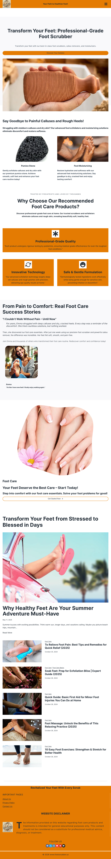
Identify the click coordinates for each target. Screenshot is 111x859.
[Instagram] (54, 845)
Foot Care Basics (58, 668)
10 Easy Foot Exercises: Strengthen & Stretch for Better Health (75, 751)
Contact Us (7, 806)
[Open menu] (105, 4)
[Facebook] (47, 845)
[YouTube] (57, 845)
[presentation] (55, 567)
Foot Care (48, 641)
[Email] (63, 845)
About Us (7, 799)
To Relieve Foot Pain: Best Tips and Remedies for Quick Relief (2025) (76, 646)
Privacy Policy (9, 803)
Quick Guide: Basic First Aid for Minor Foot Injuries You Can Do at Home (72, 699)
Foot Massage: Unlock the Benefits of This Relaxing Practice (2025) (71, 725)
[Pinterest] (60, 845)
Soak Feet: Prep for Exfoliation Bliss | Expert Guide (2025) (73, 672)
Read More (7, 633)
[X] (50, 845)
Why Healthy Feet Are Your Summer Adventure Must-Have (48, 610)
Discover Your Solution (55, 53)
